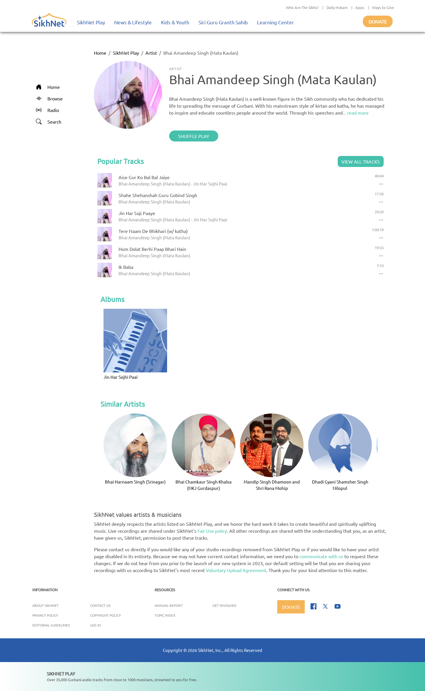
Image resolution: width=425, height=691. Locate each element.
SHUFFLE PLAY (193, 136)
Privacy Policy (45, 615)
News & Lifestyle (133, 22)
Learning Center (275, 22)
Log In (95, 625)
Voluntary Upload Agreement (236, 570)
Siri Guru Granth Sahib (223, 22)
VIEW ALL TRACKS (360, 161)
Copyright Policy (105, 615)
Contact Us (100, 605)
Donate (378, 21)
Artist (151, 53)
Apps (359, 7)
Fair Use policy (212, 531)
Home (100, 53)
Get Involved (224, 605)
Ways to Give (383, 7)
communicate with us (321, 556)
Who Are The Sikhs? (302, 7)
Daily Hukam (337, 7)
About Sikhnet (45, 605)
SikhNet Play (91, 22)
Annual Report (169, 605)
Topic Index (165, 615)
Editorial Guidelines (51, 625)
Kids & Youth (175, 22)
